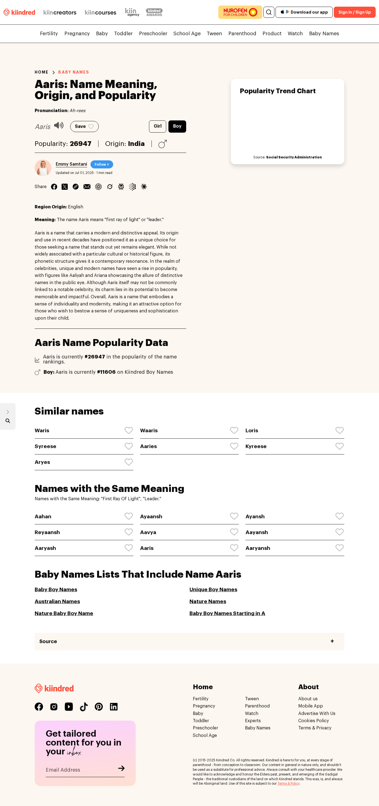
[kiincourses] (101, 12)
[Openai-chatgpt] (98, 187)
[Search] (268, 12)
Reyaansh (47, 532)
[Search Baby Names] (7, 422)
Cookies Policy (313, 721)
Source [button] (48, 641)
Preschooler (153, 33)
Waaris (149, 430)
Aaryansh (258, 548)
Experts (253, 721)
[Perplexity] (121, 187)
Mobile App (310, 706)
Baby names (73, 72)
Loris (252, 430)
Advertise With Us (316, 713)
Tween (214, 33)
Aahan (43, 516)
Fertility (49, 33)
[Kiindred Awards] (154, 12)
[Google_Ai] (132, 187)
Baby (102, 33)
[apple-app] (282, 12)
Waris (42, 430)
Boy (177, 126)
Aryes (42, 462)
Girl (157, 126)
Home (42, 72)
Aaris (146, 548)
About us (308, 699)
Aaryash (45, 548)
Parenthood (242, 33)
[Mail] (87, 187)
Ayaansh (151, 516)
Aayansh (257, 532)
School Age (187, 33)
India (136, 143)
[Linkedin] (75, 187)
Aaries (148, 446)
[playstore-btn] (288, 12)
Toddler (123, 33)
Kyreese (256, 446)
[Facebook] (54, 187)
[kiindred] (19, 12)
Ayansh (255, 516)
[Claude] (143, 187)
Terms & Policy (288, 783)
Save (80, 126)
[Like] (129, 430)
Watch (295, 33)
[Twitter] (65, 187)
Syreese (45, 446)
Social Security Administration (294, 157)
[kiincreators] (60, 12)
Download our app (309, 12)
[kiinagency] (133, 12)
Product (272, 33)
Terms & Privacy (314, 728)
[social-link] (39, 707)
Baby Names (324, 33)
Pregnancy (77, 33)
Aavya (148, 532)
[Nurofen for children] (240, 12)
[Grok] (109, 187)
